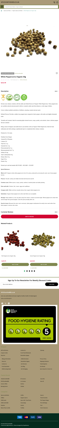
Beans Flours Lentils (5, 408)
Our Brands (42, 366)
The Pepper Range (44, 400)
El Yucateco (23, 378)
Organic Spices (24, 397)
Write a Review (23, 79)
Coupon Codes (4, 353)
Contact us (4, 364)
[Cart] (57, 2)
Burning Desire (4, 386)
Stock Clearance (44, 408)
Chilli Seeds (3, 400)
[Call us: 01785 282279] (54, 2)
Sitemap (42, 350)
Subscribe (51, 284)
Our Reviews (24, 364)
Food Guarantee (5, 366)
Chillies (2, 397)
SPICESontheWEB (5, 381)
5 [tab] (34, 271)
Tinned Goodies (43, 397)
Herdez (22, 384)
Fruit (41, 405)
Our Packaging (24, 369)
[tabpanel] (15, 248)
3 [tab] (29, 271)
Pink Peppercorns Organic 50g (8, 256)
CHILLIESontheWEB (5, 378)
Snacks (22, 405)
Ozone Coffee (4, 384)
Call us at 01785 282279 (6, 298)
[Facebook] (2, 303)
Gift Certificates (4, 350)
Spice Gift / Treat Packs (26, 400)
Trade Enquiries (43, 364)
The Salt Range (43, 402)
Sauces (42, 395)
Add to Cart (15, 264)
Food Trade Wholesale (26, 353)
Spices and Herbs (5, 395)
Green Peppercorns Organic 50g (37, 256)
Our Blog (23, 366)
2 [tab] (27, 271)
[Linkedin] (8, 303)
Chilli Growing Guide (6, 369)
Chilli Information (25, 359)
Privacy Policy (43, 359)
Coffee (22, 395)
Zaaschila (42, 378)
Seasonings (23, 402)
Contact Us (23, 350)
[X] (5, 303)
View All (42, 381)
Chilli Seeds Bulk (4, 402)
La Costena (23, 381)
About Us (3, 355)
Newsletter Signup (25, 355)
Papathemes (26, 425)
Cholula (22, 386)
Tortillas (22, 408)
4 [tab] (32, 271)
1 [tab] (24, 271)
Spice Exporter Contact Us (46, 369)
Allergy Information (6, 359)
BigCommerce (10, 425)
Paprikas (3, 405)
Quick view (5, 268)
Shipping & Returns (44, 361)
